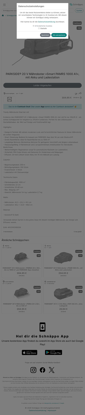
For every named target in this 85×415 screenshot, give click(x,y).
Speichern (45, 35)
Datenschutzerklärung (46, 22)
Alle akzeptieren (59, 35)
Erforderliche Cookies (43, 26)
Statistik (43, 28)
